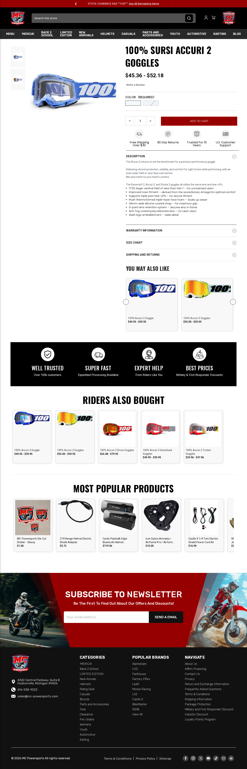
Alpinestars (139, 664)
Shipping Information (198, 699)
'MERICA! (28, 34)
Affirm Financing (195, 669)
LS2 (134, 694)
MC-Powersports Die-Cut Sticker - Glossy (31, 540)
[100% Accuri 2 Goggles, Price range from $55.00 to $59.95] (207, 311)
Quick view (152, 294)
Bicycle (84, 699)
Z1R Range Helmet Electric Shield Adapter (75, 540)
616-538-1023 (27, 689)
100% (135, 709)
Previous (77, 4)
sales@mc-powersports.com (37, 696)
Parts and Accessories (152, 34)
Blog (237, 34)
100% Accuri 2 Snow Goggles (117, 450)
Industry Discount (196, 714)
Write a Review (135, 85)
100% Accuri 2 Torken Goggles (198, 452)
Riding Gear (87, 689)
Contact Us (192, 674)
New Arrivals (86, 34)
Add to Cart (118, 520)
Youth (175, 34)
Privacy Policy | (147, 758)
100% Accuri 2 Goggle (141, 318)
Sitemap (165, 758)
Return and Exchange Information (207, 684)
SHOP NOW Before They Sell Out (34, 3)
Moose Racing (141, 689)
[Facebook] (185, 758)
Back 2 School (47, 34)
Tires (83, 709)
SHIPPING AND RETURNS (143, 254)
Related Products (181, 269)
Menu (10, 34)
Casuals (128, 34)
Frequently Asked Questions (203, 689)
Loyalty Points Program (200, 719)
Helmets (107, 34)
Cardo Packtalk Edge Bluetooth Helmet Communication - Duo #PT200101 (115, 540)
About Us (191, 664)
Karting (219, 34)
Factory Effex (141, 679)
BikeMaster (139, 704)
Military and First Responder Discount (209, 709)
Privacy (190, 679)
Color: (139, 97)
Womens (85, 724)
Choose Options (151, 300)
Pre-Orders (87, 719)
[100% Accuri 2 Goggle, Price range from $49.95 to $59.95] (152, 311)
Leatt (135, 684)
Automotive (196, 34)
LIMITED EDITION (66, 34)
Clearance (86, 714)
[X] (200, 758)
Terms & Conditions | (119, 758)
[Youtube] (208, 758)
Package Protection (198, 704)
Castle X (137, 699)
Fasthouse (139, 674)
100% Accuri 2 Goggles (196, 318)
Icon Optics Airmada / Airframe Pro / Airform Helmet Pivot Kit (159, 540)
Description (135, 156)
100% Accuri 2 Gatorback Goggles (157, 452)
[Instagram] (193, 758)
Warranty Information (144, 230)
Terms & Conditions (197, 694)
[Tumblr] (216, 758)
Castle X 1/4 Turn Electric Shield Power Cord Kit (203, 540)
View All (137, 714)
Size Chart (134, 242)
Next (169, 4)
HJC (135, 669)
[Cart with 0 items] (213, 18)
